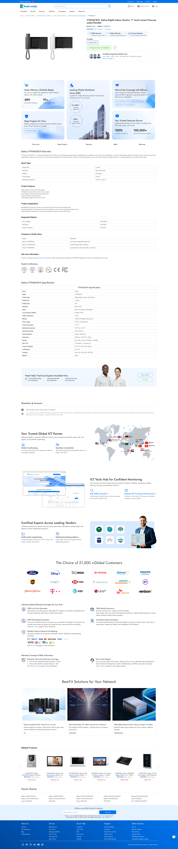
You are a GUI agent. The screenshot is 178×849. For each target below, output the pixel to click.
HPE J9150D (107, 801)
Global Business (25, 834)
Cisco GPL (107, 829)
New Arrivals (135, 832)
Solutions (52, 11)
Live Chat (145, 380)
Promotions (62, 11)
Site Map (79, 839)
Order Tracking (108, 836)
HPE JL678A (52, 801)
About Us (82, 11)
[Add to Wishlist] (115, 48)
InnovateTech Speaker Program (140, 839)
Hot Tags (79, 836)
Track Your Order (31, 131)
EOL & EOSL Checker (110, 839)
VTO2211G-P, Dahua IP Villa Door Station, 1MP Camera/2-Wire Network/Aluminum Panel (147, 774)
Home (21, 16)
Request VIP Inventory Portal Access (139, 493)
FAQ (78, 832)
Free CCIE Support (109, 827)
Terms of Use (80, 834)
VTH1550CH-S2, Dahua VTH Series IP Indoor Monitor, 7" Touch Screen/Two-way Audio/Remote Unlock (78, 774)
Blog (22, 832)
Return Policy (34, 627)
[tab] (89, 390)
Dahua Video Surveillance (44, 16)
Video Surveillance (30, 16)
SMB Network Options (138, 836)
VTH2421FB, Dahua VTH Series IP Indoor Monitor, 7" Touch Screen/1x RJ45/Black (101, 774)
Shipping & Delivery (54, 832)
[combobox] (83, 6)
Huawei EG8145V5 (81, 801)
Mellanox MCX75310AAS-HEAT (139, 796)
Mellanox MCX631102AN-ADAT (84, 796)
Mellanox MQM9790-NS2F (56, 796)
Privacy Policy (53, 834)
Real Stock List (53, 827)
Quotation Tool (108, 834)
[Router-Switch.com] (31, 6)
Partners (72, 11)
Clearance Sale (136, 834)
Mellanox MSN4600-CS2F (111, 799)
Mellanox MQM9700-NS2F (28, 796)
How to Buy (80, 829)
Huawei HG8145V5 (26, 801)
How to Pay (34, 645)
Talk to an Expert (108, 58)
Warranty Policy (35, 666)
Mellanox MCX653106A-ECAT (84, 799)
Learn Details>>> (107, 817)
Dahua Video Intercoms (60, 16)
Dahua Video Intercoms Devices (77, 16)
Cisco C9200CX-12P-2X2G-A (139, 801)
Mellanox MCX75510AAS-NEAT (29, 799)
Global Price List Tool (110, 832)
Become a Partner (137, 829)
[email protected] (45, 258)
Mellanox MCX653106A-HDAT (57, 799)
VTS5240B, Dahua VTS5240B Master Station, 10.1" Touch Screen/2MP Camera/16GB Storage (124, 774)
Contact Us (131, 2)
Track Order (139, 2)
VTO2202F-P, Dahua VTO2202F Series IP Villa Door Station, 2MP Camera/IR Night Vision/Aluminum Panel (31, 774)
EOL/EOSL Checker (98, 493)
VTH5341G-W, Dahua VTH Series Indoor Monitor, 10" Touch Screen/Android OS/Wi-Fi (54, 774)
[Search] (108, 6)
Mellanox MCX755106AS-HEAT (112, 796)
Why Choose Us (25, 829)
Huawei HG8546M (136, 799)
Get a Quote (145, 375)
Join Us (134, 827)
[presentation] (19, 766)
